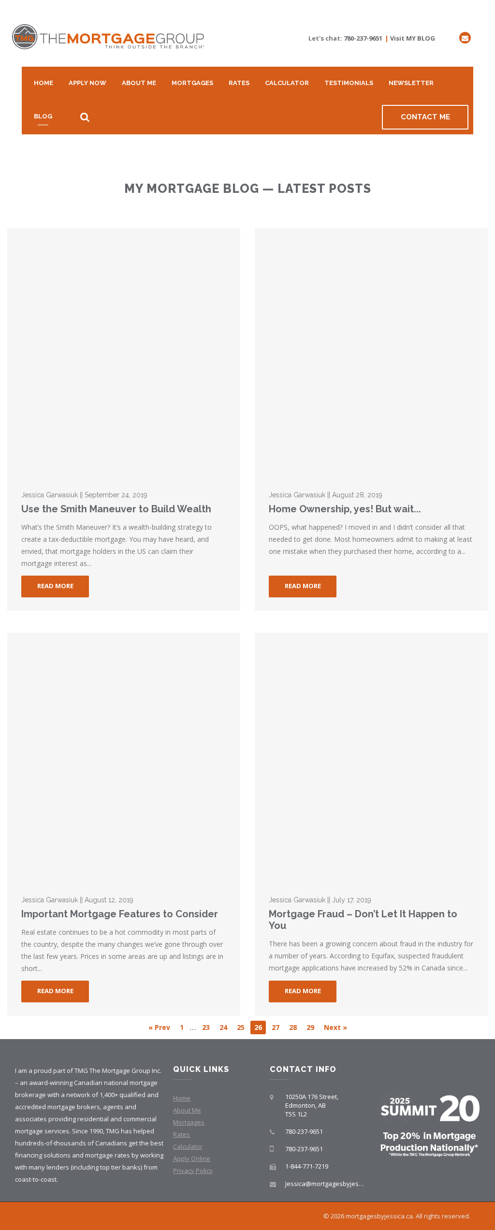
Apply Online (191, 1158)
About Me (139, 83)
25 (241, 1027)
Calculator (287, 83)
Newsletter (411, 83)
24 (223, 1027)
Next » (335, 1027)
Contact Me (425, 117)
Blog (43, 116)
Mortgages (192, 83)
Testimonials (348, 83)
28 (293, 1027)
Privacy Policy (193, 1170)
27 (275, 1027)
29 (310, 1027)
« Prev (159, 1027)
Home (43, 83)
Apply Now (87, 83)
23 (206, 1027)
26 (258, 1027)
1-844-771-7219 (306, 1166)
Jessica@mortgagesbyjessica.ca (332, 1183)
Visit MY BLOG (412, 38)
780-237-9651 (363, 38)
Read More (55, 585)
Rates (239, 83)
